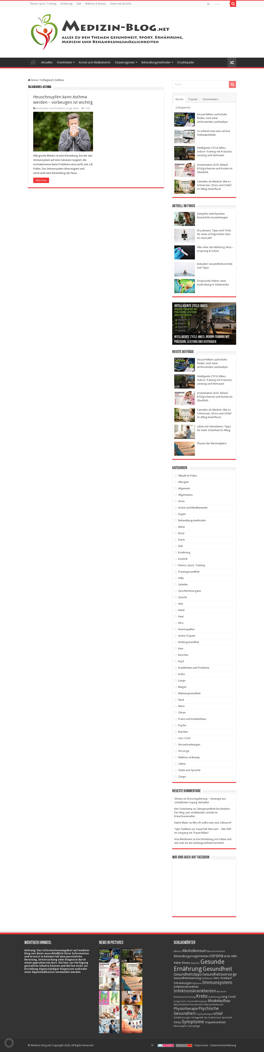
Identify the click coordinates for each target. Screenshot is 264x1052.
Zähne (182, 763)
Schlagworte (183, 107)
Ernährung (66, 3)
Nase (76, 108)
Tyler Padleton (182, 829)
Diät (79, 3)
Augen (182, 514)
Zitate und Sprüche (120, 3)
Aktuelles (46, 62)
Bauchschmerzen (216, 951)
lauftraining (214, 997)
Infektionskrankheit (186, 986)
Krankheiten (64, 62)
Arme (181, 501)
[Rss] (208, 3)
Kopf (181, 661)
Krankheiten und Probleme (50, 108)
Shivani (178, 798)
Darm (181, 539)
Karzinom (221, 991)
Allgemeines (185, 494)
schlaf (218, 1014)
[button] (9, 1043)
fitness (186, 962)
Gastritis (195, 963)
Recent (179, 99)
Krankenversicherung (185, 997)
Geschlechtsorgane (189, 590)
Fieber (177, 962)
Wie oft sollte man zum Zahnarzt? (212, 822)
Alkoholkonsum (194, 951)
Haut (181, 616)
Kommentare (210, 99)
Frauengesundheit (188, 571)
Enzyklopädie (185, 62)
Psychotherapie (204, 1014)
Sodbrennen (214, 1017)
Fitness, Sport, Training (43, 3)
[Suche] (233, 4)
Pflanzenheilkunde (213, 1004)
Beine (181, 526)
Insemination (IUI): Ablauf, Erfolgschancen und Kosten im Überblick (214, 168)
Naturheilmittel (181, 1004)
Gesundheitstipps (188, 974)
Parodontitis (196, 1004)
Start (33, 62)
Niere (181, 706)
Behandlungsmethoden (156, 62)
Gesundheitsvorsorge (219, 974)
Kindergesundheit (188, 642)
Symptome (193, 1021)
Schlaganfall (197, 1017)
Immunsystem (217, 982)
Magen (182, 686)
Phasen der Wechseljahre (211, 443)
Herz (181, 622)
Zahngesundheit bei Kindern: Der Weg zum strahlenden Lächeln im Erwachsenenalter (202, 812)
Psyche (182, 725)
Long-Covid (228, 996)
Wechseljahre (180, 1026)
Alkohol (178, 951)
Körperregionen (125, 62)
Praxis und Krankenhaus (192, 718)
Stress (177, 1022)
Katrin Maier (181, 822)
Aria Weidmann (183, 839)
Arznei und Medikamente (94, 62)
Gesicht (182, 597)
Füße (181, 578)
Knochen (183, 654)
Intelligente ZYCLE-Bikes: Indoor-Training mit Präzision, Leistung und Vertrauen (214, 151)
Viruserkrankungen (189, 744)
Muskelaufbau (219, 1001)
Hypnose (197, 983)
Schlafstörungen (182, 1017)
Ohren (182, 712)
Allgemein (184, 488)
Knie (180, 648)
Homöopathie (186, 629)
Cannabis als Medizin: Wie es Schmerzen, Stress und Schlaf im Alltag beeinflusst (214, 185)
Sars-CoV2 (184, 738)
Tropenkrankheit (215, 1022)
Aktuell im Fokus (187, 475)
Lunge (69, 108)
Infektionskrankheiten (195, 990)
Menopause (201, 1001)
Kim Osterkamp (183, 808)
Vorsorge (183, 750)
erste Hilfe (230, 956)
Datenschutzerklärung (223, 1045)
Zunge (182, 776)
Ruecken (183, 731)
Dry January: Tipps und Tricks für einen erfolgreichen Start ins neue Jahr (214, 234)
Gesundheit (217, 968)
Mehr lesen (41, 180)
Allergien (183, 482)
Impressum (201, 1045)
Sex (205, 1017)
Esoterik (182, 558)
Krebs (181, 674)
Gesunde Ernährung (199, 965)
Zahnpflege (194, 1026)
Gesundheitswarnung (187, 978)
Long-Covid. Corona (184, 1001)
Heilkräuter (207, 978)
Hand (181, 610)
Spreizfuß (227, 1017)
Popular (193, 99)
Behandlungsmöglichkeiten (191, 956)
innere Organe (186, 635)
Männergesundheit (189, 693)
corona (216, 955)
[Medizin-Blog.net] (107, 32)
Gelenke (183, 584)
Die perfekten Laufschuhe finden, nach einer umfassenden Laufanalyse (212, 118)
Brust (181, 533)
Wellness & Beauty (95, 3)
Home (34, 80)
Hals (180, 603)
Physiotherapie (186, 1009)
